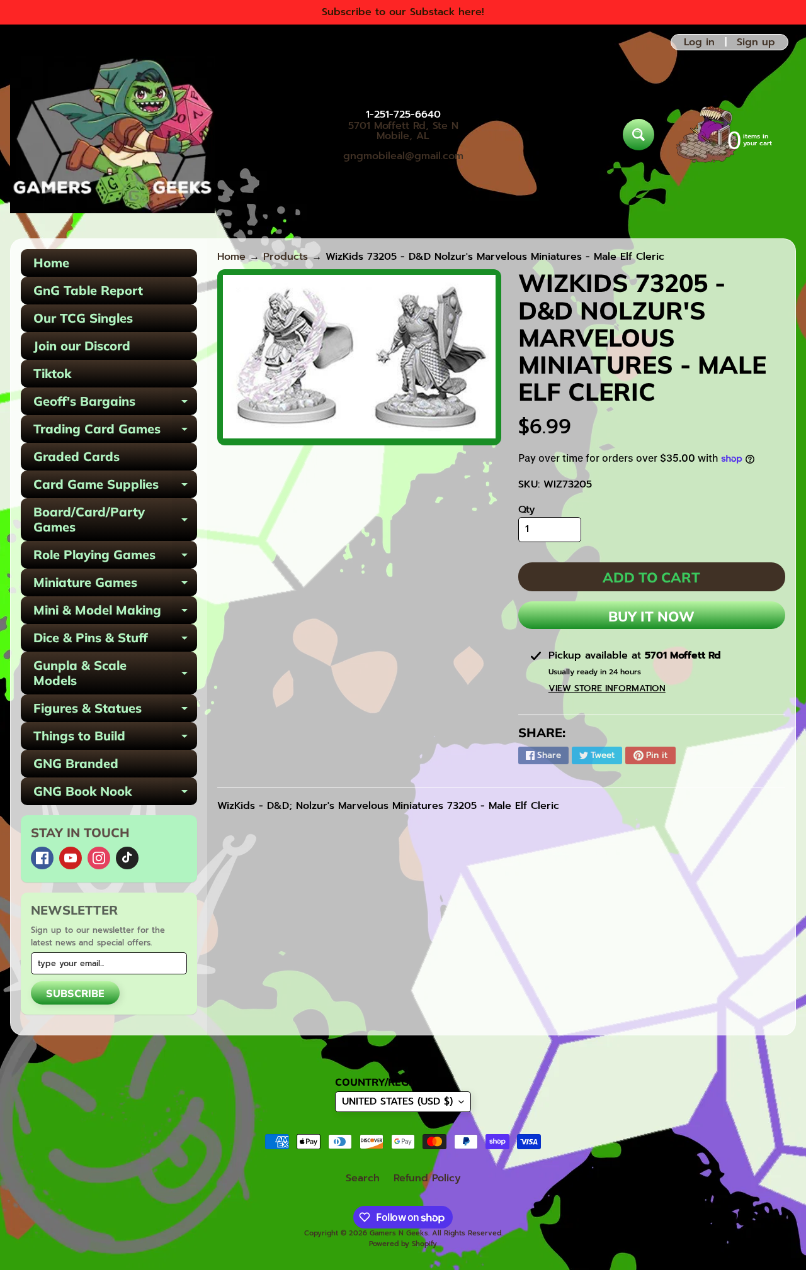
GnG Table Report (88, 290)
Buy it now (651, 616)
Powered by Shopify (403, 1244)
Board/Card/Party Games (115, 520)
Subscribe (75, 993)
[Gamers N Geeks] (112, 134)
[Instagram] (99, 858)
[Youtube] (70, 858)
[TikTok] (127, 858)
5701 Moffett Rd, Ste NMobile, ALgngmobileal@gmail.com (403, 141)
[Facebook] (42, 858)
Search (363, 1178)
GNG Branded (75, 763)
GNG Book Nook (115, 794)
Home (51, 262)
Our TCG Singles (83, 318)
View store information (607, 688)
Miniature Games (115, 585)
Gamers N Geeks (399, 1233)
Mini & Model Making (115, 613)
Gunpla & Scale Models (115, 673)
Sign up (756, 42)
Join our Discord (81, 346)
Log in (699, 42)
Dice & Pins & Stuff (115, 641)
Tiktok (52, 373)
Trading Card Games (115, 432)
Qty (526, 509)
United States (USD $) (397, 1101)
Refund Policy (427, 1178)
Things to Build (115, 739)
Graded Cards (76, 456)
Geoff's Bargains (115, 404)
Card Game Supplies (115, 487)
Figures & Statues (115, 711)
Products (285, 256)
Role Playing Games (115, 558)
